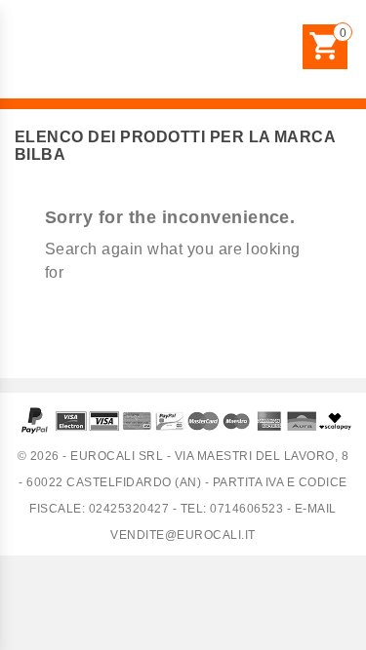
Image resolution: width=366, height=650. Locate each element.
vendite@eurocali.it (183, 535)
